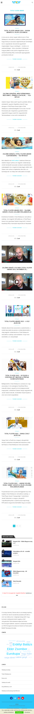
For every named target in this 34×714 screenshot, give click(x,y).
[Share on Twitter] (19, 70)
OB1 (10, 646)
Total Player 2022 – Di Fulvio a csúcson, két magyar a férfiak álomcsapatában (17, 377)
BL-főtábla (28, 650)
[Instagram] (19, 698)
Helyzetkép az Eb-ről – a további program (21, 552)
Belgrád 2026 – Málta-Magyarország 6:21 (22, 542)
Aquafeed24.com (7, 686)
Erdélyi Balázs (22, 644)
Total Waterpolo (6, 674)
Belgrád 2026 (16, 561)
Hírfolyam (17, 28)
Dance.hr (4, 678)
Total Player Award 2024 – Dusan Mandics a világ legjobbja (17, 31)
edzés (28, 642)
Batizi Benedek (17, 581)
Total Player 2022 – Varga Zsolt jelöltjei (17, 434)
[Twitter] (15, 698)
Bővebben (27, 712)
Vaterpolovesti (6, 682)
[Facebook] (11, 698)
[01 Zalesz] (17, 281)
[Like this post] (15, 70)
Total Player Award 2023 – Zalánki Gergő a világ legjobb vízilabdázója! (17, 211)
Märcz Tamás (9, 644)
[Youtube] (22, 698)
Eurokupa (13, 653)
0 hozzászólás (22, 67)
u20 (10, 643)
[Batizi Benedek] (7, 583)
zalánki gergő (21, 657)
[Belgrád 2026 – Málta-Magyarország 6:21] (7, 544)
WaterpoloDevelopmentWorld (11, 691)
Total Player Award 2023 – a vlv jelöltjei (17, 322)
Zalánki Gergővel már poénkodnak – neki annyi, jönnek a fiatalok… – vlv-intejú (17, 95)
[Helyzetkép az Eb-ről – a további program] (7, 554)
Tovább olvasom (17, 59)
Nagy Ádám (27, 654)
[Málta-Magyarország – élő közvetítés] (7, 573)
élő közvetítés (20, 641)
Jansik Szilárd (12, 640)
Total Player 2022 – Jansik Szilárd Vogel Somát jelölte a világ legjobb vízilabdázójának (17, 485)
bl (20, 652)
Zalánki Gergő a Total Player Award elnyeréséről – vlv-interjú (17, 155)
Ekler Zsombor (17, 649)
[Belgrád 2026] (7, 564)
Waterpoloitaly (6, 670)
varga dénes (28, 655)
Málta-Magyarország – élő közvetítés (20, 572)
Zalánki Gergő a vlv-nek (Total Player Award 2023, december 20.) (17, 268)
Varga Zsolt (23, 655)
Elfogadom (19, 712)
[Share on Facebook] (17, 70)
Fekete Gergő (27, 651)
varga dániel (9, 657)
